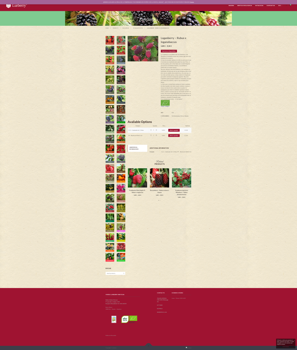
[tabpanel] (137, 182)
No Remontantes (138, 28)
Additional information (134, 148)
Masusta (186, 116)
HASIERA (231, 5)
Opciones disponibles (169, 51)
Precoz (182, 116)
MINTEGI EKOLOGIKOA (244, 5)
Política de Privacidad (111, 335)
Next (194, 184)
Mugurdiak (125, 28)
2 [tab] (160, 200)
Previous (125, 184)
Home (107, 28)
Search (123, 273)
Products (115, 28)
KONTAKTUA (271, 5)
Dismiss (192, 2)
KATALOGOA (259, 5)
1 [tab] (159, 200)
